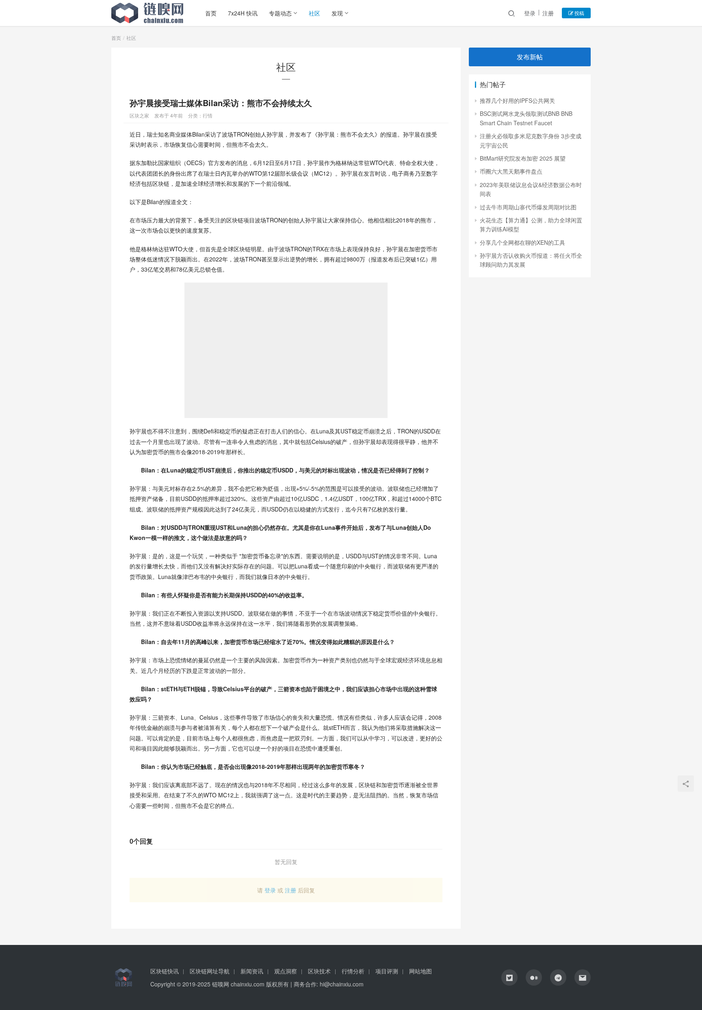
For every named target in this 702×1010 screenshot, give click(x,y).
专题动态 (280, 13)
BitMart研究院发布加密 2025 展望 (523, 158)
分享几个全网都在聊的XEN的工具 (522, 242)
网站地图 (420, 971)
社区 (314, 13)
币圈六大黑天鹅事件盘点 (511, 171)
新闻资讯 (251, 971)
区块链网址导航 (210, 971)
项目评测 (386, 971)
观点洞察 (285, 971)
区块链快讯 (164, 971)
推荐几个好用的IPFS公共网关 (517, 100)
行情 (207, 115)
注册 (548, 13)
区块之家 (139, 115)
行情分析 (353, 971)
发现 (337, 13)
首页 (211, 13)
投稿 (578, 12)
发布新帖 (530, 56)
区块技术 (319, 971)
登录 (529, 13)
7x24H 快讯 (243, 13)
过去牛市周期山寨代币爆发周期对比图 (528, 207)
